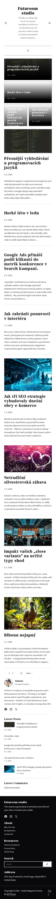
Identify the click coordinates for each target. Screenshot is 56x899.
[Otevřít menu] (5, 23)
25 (21, 673)
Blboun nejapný (20, 635)
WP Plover (11, 894)
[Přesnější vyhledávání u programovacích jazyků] (9, 725)
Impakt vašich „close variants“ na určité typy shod (25, 556)
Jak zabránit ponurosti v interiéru (40, 112)
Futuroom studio (28, 11)
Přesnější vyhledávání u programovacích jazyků (23, 68)
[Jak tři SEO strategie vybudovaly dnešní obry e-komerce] (9, 769)
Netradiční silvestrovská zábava (25, 479)
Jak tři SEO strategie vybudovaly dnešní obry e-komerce (25, 401)
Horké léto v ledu (18, 92)
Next (29, 673)
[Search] (47, 864)
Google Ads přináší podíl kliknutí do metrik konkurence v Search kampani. (15, 119)
